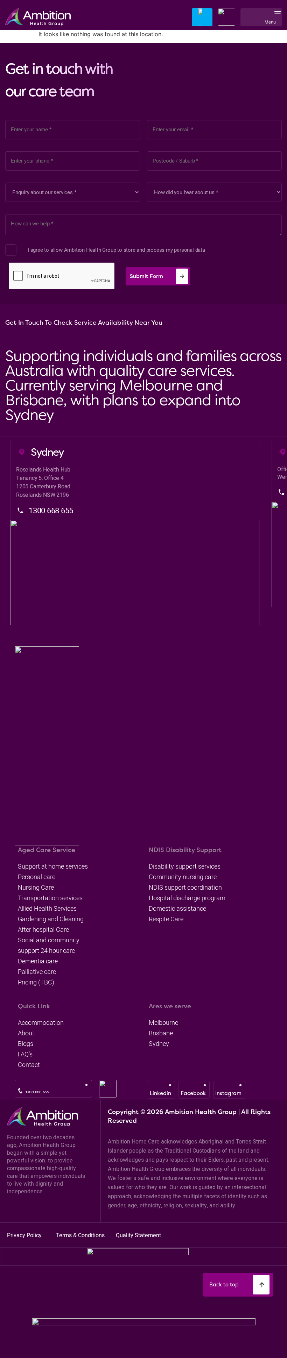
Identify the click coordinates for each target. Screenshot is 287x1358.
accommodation (41, 1022)
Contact (29, 1064)
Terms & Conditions (81, 1235)
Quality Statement (138, 1235)
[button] (275, 17)
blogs (25, 1043)
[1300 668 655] (20, 1090)
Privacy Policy (25, 1235)
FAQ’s (25, 1054)
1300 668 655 (37, 1092)
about (26, 1033)
